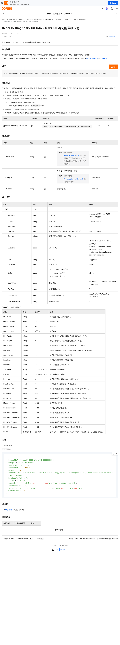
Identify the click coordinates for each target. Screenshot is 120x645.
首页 (3, 19)
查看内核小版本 (92, 58)
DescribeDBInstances (71, 155)
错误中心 (8, 509)
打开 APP (113, 3)
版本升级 (103, 58)
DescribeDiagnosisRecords (74, 179)
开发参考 (58, 19)
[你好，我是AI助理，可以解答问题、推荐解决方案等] (106, 8)
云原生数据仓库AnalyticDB (15, 19)
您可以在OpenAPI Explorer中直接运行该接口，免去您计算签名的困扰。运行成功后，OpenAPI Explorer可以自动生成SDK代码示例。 (55, 73)
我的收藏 (112, 37)
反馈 (63, 550)
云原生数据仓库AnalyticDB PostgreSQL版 (39, 19)
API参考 (66, 19)
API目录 (73, 19)
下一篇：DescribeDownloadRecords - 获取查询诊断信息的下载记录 (93, 538)
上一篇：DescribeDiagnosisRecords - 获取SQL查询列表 (23, 538)
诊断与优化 (82, 19)
